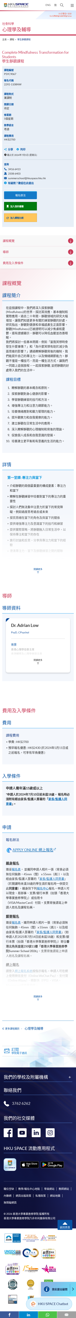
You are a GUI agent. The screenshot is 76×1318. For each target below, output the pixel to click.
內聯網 (7, 1195)
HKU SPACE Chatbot (53, 1304)
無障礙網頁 (10, 1202)
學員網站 (49, 1188)
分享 (10, 149)
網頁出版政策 (23, 1195)
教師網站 (64, 1188)
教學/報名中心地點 (29, 1188)
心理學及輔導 (16, 29)
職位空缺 (9, 1188)
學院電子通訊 (19, 1051)
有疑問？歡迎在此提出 (20, 183)
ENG (48, 5)
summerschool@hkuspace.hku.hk (27, 178)
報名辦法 (20, 195)
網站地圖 (55, 1195)
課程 (12, 39)
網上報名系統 (23, 971)
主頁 (4, 39)
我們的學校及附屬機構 (26, 1077)
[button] (61, 5)
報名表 (16, 869)
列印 (22, 149)
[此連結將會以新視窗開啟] (29, 1164)
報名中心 (43, 888)
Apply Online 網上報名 (33, 850)
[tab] (38, 283)
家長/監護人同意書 (51, 878)
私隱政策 (40, 1195)
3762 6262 (21, 1103)
